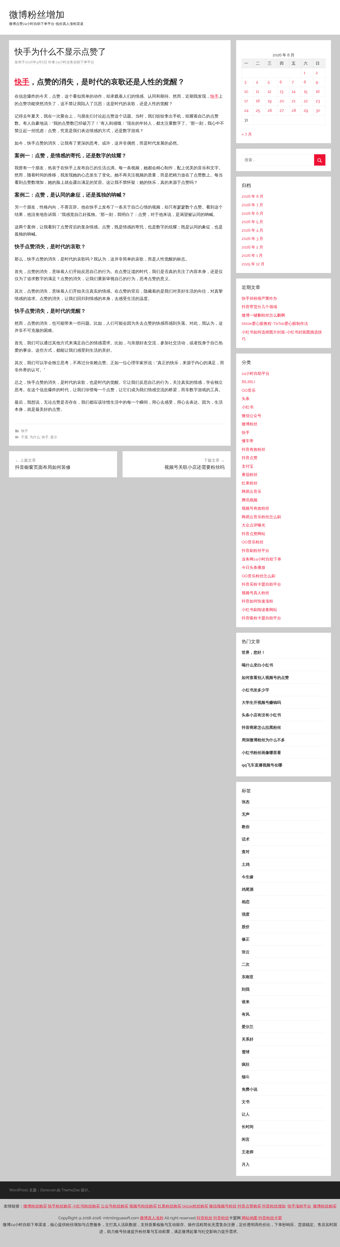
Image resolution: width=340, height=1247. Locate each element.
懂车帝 (247, 441)
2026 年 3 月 (252, 238)
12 (269, 91)
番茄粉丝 (249, 474)
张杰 (246, 801)
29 (306, 110)
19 (270, 101)
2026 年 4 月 (252, 230)
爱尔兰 (247, 1026)
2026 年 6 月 (252, 213)
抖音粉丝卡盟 (270, 1218)
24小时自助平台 (255, 373)
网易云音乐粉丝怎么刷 (261, 517)
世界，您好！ (253, 652)
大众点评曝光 (253, 525)
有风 (246, 1014)
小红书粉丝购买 (86, 1206)
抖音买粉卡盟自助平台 (261, 584)
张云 (246, 952)
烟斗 (246, 1076)
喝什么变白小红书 (257, 665)
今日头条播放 (253, 567)
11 (257, 91)
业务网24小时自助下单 (261, 559)
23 (318, 101)
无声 (246, 814)
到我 (246, 989)
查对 (246, 851)
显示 (53, 437)
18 (258, 101)
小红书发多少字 (255, 690)
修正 (246, 939)
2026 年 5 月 (252, 221)
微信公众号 (251, 415)
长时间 (247, 1126)
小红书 (247, 407)
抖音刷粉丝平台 (255, 550)
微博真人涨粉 (152, 1218)
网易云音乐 (251, 491)
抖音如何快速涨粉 (257, 601)
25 (258, 110)
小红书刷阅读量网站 (259, 609)
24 (246, 110)
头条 (246, 398)
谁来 (246, 1001)
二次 (246, 964)
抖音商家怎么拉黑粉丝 (261, 727)
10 (246, 91)
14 (293, 91)
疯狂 (246, 1064)
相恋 (246, 901)
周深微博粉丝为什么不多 (263, 740)
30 (318, 110)
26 (270, 110)
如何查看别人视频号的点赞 (265, 677)
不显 (24, 437)
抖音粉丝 (204, 1218)
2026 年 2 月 (252, 247)
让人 (246, 1114)
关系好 (247, 1039)
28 (294, 110)
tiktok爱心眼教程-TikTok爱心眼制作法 (275, 323)
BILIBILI (248, 381)
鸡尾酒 (247, 889)
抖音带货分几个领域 (259, 306)
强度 (246, 914)
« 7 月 (247, 134)
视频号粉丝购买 (143, 1206)
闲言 (246, 1139)
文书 (246, 1101)
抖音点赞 (249, 457)
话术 (246, 839)
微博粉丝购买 (35, 1206)
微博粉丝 (249, 424)
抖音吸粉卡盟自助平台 (261, 618)
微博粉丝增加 (37, 14)
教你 (246, 826)
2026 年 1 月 (252, 255)
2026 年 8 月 (252, 196)
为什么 (35, 437)
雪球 (246, 1052)
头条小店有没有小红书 (261, 715)
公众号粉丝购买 (114, 1206)
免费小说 (249, 1089)
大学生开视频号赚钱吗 (261, 702)
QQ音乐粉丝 (252, 542)
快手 (22, 81)
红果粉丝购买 (169, 1206)
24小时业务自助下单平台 (75, 62)
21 (293, 101)
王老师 (247, 1152)
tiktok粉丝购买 (195, 1206)
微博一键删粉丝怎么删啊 (263, 315)
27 (282, 110)
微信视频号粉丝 (223, 1206)
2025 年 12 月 (253, 264)
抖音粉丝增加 (274, 1206)
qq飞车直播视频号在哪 (262, 765)
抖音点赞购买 (249, 1206)
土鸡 (246, 864)
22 (306, 101)
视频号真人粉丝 (255, 592)
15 (305, 91)
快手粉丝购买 (59, 1206)
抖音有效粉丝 (253, 449)
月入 (246, 1164)
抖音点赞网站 (253, 533)
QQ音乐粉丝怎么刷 (258, 576)
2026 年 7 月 (252, 205)
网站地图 (249, 1218)
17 (246, 101)
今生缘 (247, 877)
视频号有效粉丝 (255, 508)
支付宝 (247, 466)
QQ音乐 (249, 390)
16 (318, 91)
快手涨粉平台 (299, 1206)
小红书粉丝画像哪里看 (261, 752)
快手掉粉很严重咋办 (259, 298)
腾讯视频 (249, 500)
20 (282, 101)
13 (281, 91)
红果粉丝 (249, 483)
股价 (246, 926)
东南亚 (247, 977)
